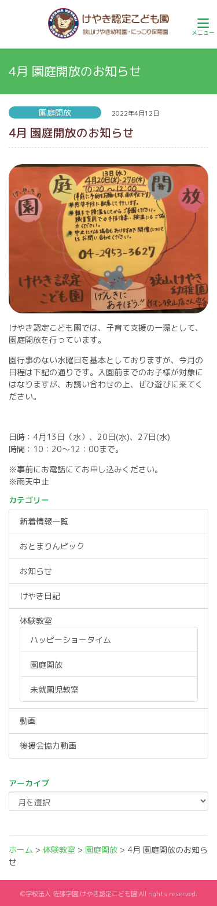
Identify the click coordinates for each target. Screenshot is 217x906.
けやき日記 (40, 595)
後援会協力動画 (48, 745)
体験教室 (36, 620)
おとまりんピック (52, 546)
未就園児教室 (54, 689)
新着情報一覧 (44, 521)
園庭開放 (46, 664)
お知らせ (36, 570)
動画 (28, 720)
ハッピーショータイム (70, 639)
